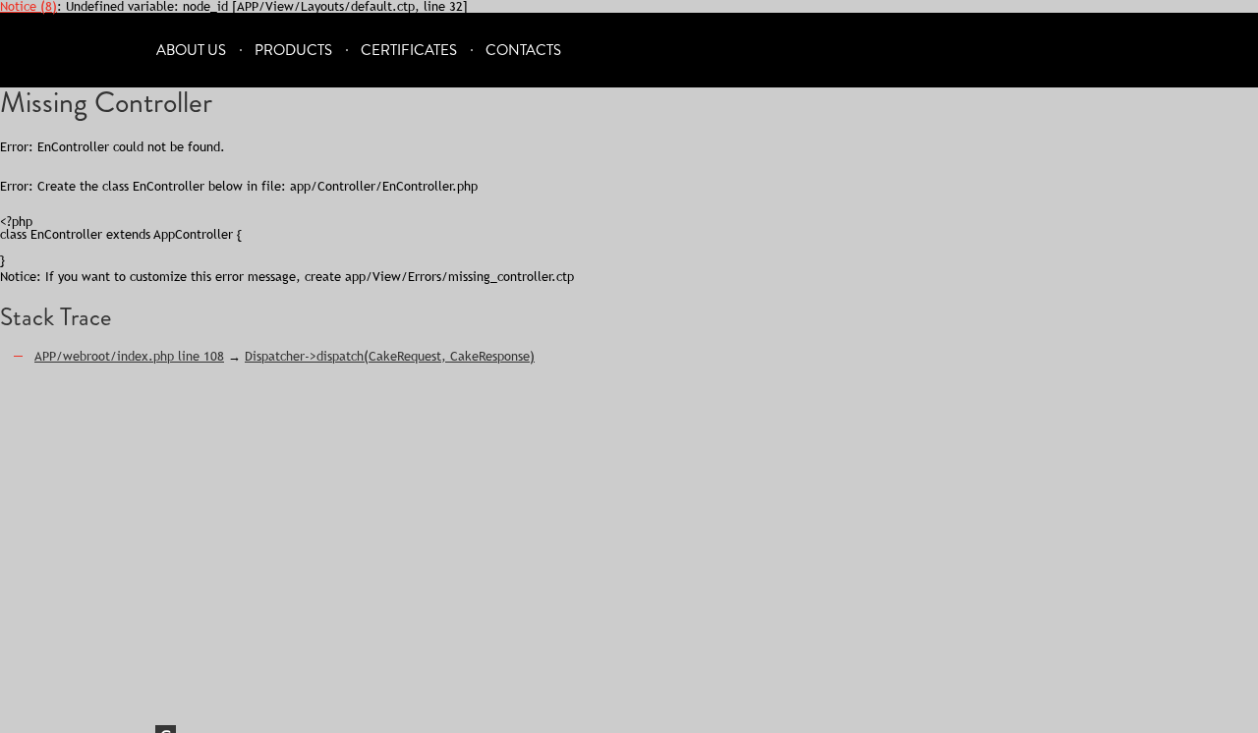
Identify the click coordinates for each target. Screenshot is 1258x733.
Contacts (523, 50)
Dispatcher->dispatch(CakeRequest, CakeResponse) (390, 356)
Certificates (409, 50)
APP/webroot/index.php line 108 (129, 356)
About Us (191, 50)
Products (293, 50)
